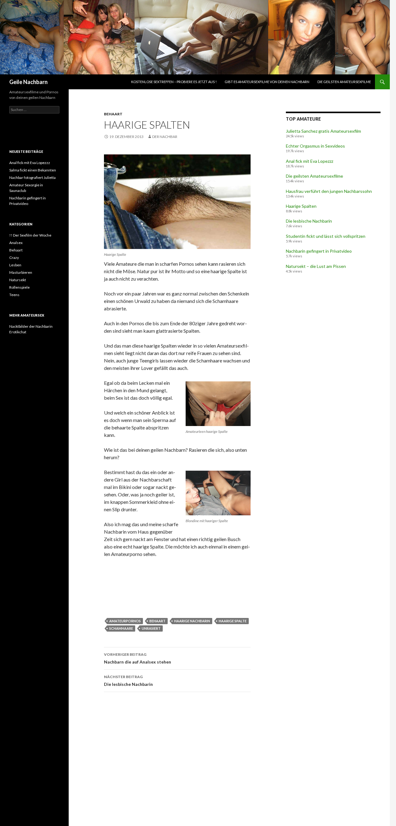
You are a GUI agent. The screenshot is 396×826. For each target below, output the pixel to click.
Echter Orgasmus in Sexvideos (315, 146)
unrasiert (151, 628)
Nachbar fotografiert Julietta (32, 177)
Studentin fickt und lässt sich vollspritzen (325, 236)
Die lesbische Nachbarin (128, 680)
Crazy (14, 257)
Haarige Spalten (301, 206)
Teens (14, 294)
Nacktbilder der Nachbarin (31, 326)
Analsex (16, 242)
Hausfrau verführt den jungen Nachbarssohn (329, 191)
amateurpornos (125, 621)
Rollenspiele (19, 287)
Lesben (15, 265)
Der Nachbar (164, 136)
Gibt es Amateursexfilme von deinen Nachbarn (267, 82)
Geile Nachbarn (28, 81)
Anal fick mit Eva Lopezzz (309, 161)
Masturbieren (20, 272)
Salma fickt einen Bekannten (32, 170)
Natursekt (17, 280)
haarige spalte (233, 621)
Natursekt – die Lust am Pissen (316, 266)
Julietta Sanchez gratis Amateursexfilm (323, 131)
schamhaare (121, 628)
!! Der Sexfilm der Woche (30, 235)
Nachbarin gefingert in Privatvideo (319, 251)
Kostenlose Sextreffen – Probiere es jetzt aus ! (174, 82)
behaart (157, 621)
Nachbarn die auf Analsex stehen (137, 658)
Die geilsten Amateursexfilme (344, 82)
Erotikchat (17, 332)
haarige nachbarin (192, 621)
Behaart (113, 114)
